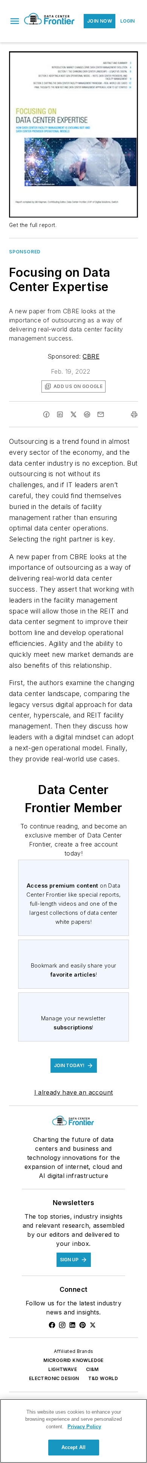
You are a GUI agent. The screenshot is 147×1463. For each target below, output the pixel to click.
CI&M (92, 1369)
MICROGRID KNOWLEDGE (73, 1360)
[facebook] (46, 414)
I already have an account (73, 1092)
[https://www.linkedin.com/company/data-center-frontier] (72, 1325)
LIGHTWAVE (62, 1369)
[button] (14, 21)
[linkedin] (60, 414)
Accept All (73, 1447)
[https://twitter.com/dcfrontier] (92, 1325)
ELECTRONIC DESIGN (54, 1378)
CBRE (91, 356)
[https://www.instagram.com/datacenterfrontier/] (62, 1325)
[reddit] (87, 414)
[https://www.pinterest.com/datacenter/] (82, 1325)
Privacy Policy (84, 1426)
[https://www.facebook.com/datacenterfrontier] (52, 1325)
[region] (73, 1431)
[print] (134, 414)
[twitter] (73, 414)
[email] (100, 414)
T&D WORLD (103, 1378)
